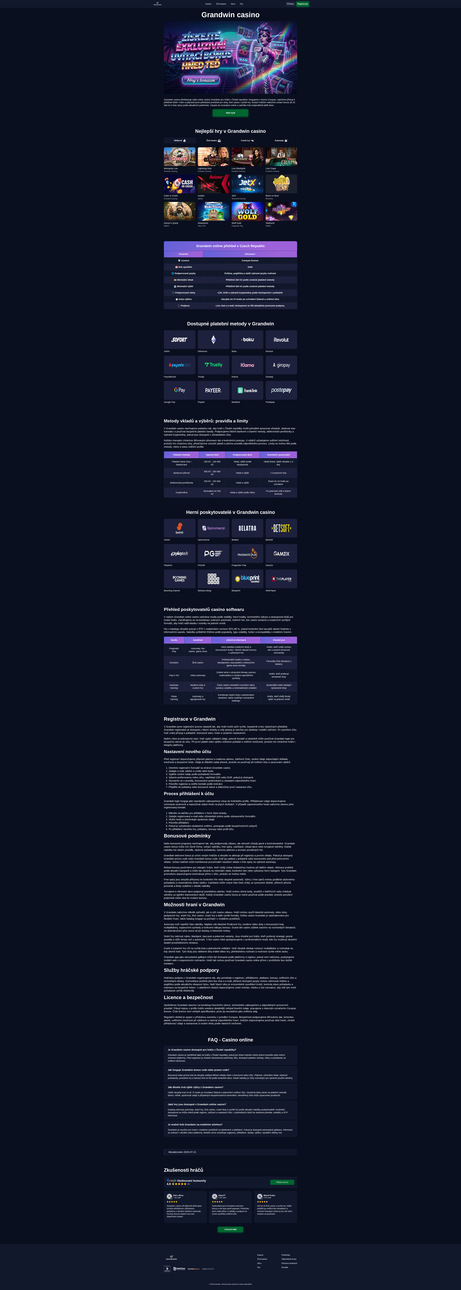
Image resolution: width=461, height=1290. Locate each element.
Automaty (279, 141)
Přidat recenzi (282, 1182)
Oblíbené (178, 141)
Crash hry (245, 141)
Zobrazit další (230, 1229)
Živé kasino (211, 141)
